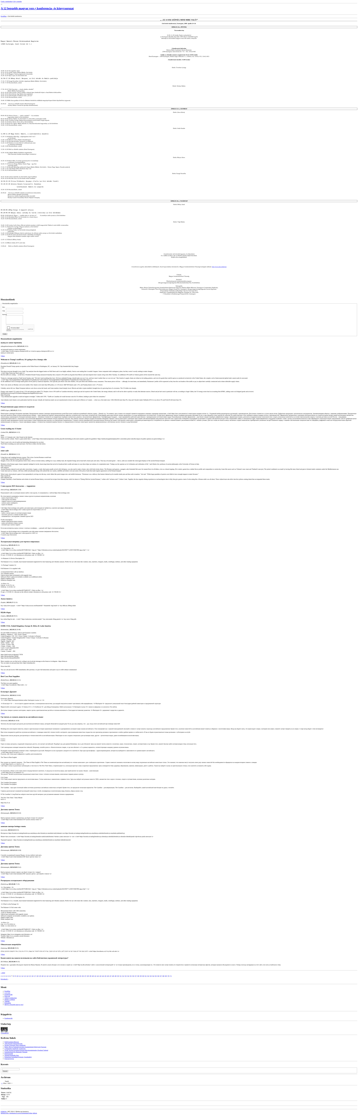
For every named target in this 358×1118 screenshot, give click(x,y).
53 (125, 976)
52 (123, 976)
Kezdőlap (3, 16)
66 (158, 976)
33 (75, 976)
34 (77, 976)
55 (130, 976)
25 (55, 976)
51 (120, 976)
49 (115, 976)
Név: (3, 307)
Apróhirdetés (24, 1113)
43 (100, 976)
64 (153, 976)
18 (37, 976)
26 (57, 976)
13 (25, 976)
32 (72, 976)
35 (80, 976)
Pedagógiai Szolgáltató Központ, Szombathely (18, 1057)
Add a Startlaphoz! (11, 1113)
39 (90, 976)
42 (98, 976)
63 (150, 976)
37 (85, 976)
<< (2, 1083)
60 (143, 976)
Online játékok (32, 1113)
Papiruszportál (8, 1053)
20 (42, 976)
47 (110, 976)
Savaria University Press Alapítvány (15, 1045)
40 (93, 976)
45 (105, 976)
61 (145, 976)
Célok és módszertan (10, 998)
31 (70, 976)
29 (65, 976)
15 (30, 976)
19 (40, 976)
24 (52, 976)
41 (95, 976)
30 (67, 976)
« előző (3, 973)
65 (156, 976)
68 (163, 976)
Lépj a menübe (17, 1)
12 (22, 976)
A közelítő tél (5, 1033)
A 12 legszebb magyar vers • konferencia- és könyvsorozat (37, 8)
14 (27, 976)
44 (103, 976)
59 (140, 976)
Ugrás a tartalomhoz (7, 1)
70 (168, 976)
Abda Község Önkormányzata (13, 1043)
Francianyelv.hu (9, 1059)
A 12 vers (7, 993)
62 (148, 976)
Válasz (3, 356)
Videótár (7, 1001)
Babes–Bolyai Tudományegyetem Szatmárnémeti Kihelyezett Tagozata (25, 1047)
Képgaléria (7, 1003)
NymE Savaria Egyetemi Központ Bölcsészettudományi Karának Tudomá (26, 1050)
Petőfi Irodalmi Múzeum (11, 1042)
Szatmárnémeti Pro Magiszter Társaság (15, 1052)
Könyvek (7, 996)
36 (83, 976)
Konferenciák (8, 994)
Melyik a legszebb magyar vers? (13, 1004)
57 (135, 976)
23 (50, 976)
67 (161, 976)
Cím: (3, 311)
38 (88, 976)
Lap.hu (19, 1113)
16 (32, 976)
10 (17, 976)
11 (20, 976)
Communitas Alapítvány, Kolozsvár (14, 1048)
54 (128, 976)
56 (133, 976)
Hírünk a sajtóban (9, 999)
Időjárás (3, 1113)
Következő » (4, 979)
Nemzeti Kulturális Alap (11, 1055)
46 (108, 976)
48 (113, 976)
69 (166, 976)
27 (60, 976)
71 (171, 976)
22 (47, 976)
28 (62, 976)
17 (35, 976)
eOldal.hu (4, 1111)
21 (45, 976)
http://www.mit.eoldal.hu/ (219, 267)
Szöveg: (4, 314)
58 (138, 976)
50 (118, 976)
